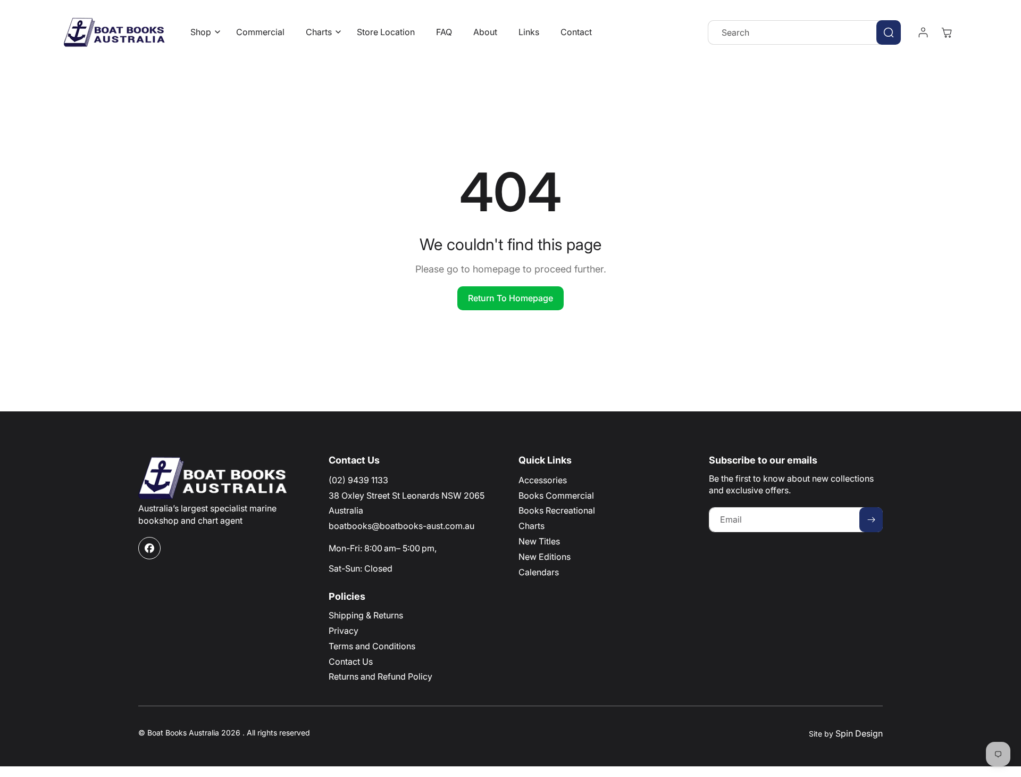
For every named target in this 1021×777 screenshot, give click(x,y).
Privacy (343, 630)
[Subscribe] (871, 519)
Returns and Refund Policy (380, 676)
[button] (202, 32)
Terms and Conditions (372, 646)
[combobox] (804, 32)
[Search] (888, 32)
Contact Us (351, 661)
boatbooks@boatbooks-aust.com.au (401, 525)
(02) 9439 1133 (358, 480)
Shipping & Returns (366, 615)
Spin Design (859, 733)
